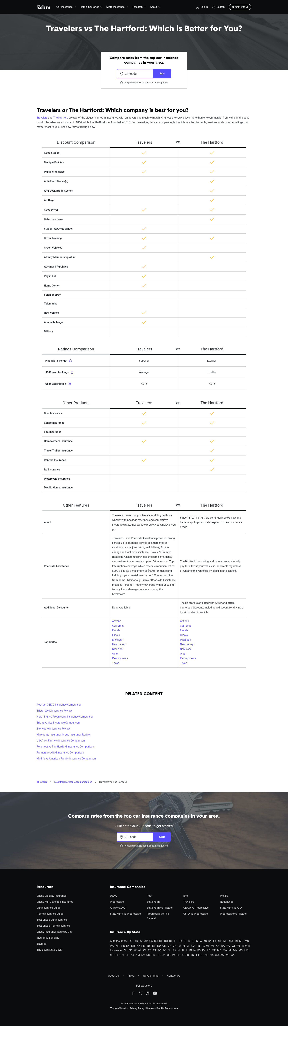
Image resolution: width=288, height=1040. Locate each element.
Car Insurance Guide (48, 907)
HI (185, 941)
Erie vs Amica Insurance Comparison (58, 722)
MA (231, 941)
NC (154, 945)
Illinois (116, 635)
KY (210, 941)
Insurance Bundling (48, 937)
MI (236, 941)
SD (193, 945)
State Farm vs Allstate (159, 907)
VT (212, 945)
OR (174, 945)
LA (214, 941)
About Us (113, 975)
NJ (138, 945)
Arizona (116, 621)
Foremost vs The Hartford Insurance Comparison (65, 746)
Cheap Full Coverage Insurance (55, 901)
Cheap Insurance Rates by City (54, 931)
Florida (116, 630)
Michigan (117, 639)
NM (143, 945)
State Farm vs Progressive (125, 913)
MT (118, 945)
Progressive (117, 901)
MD (225, 941)
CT (160, 941)
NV (128, 945)
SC (188, 945)
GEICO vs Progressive (195, 907)
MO (112, 945)
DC (166, 941)
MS (247, 941)
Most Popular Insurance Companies (73, 782)
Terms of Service (119, 1008)
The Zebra (42, 782)
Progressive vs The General (158, 916)
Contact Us (173, 975)
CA (151, 941)
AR (146, 941)
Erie (185, 895)
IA (201, 941)
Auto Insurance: (119, 941)
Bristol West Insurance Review (54, 710)
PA (179, 945)
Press (131, 975)
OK (169, 945)
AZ (141, 941)
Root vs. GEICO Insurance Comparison (59, 704)
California (118, 625)
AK (136, 941)
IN (197, 941)
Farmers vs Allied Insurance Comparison (60, 752)
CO (156, 941)
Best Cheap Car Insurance (52, 919)
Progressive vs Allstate (233, 913)
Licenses (151, 1008)
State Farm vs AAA (231, 907)
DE (170, 941)
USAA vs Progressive (195, 913)
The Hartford (60, 117)
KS (205, 941)
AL (131, 941)
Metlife (224, 895)
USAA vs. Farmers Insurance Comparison (61, 740)
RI (183, 945)
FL (175, 941)
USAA (113, 895)
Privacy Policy (137, 1008)
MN (241, 941)
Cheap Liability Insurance (51, 895)
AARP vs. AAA (118, 907)
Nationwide (226, 901)
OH (164, 945)
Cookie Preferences (167, 1008)
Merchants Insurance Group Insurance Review (63, 734)
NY (148, 945)
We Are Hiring (150, 975)
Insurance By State (125, 932)
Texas (115, 663)
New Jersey (119, 644)
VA (217, 945)
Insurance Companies (127, 887)
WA (223, 945)
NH (133, 945)
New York (117, 649)
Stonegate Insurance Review (53, 728)
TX (203, 945)
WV (228, 945)
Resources (45, 887)
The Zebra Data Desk (49, 949)
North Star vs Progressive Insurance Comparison (65, 716)
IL (193, 941)
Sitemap (41, 943)
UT (208, 945)
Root (149, 895)
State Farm (153, 901)
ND (159, 945)
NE (123, 945)
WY (238, 945)
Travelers (42, 117)
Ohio (115, 653)
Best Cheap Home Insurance (53, 925)
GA (180, 941)
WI (233, 945)
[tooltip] (70, 360)
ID (189, 941)
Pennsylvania (120, 658)
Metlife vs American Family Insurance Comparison (66, 758)
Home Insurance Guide (50, 913)
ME (220, 941)
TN (198, 945)
